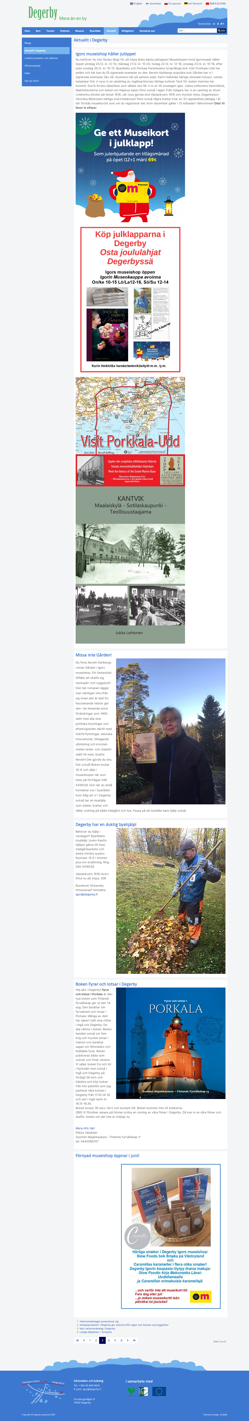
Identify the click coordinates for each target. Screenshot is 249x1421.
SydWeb (223, 1415)
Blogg (28, 42)
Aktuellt (111, 30)
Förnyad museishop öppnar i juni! (107, 1155)
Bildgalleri (128, 30)
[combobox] (197, 30)
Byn (38, 30)
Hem (27, 30)
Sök (223, 30)
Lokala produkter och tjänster (41, 58)
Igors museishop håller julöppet (106, 53)
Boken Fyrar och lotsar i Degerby (106, 984)
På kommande (32, 65)
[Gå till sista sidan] (134, 1340)
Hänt (27, 73)
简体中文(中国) (217, 3)
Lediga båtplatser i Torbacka (96, 1332)
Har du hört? (32, 80)
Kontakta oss (147, 30)
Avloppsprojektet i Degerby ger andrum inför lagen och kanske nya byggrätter (124, 1324)
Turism (50, 30)
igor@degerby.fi (87, 894)
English (137, 3)
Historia (64, 30)
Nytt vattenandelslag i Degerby (97, 1328)
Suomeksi (155, 3)
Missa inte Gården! (94, 655)
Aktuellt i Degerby (35, 50)
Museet (79, 30)
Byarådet (95, 30)
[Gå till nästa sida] (84, 1340)
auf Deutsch (195, 3)
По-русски (174, 3)
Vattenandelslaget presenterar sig (99, 1321)
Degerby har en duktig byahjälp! (106, 824)
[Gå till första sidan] (77, 1340)
